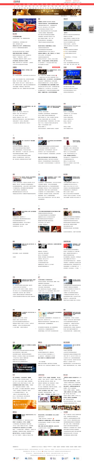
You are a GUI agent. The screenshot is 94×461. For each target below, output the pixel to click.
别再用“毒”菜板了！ (41, 416)
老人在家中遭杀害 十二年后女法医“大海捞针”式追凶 (47, 62)
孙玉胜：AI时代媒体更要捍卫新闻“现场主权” (71, 62)
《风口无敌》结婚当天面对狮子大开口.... (71, 403)
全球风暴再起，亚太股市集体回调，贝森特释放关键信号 (48, 113)
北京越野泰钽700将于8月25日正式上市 (70, 184)
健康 (71, 6)
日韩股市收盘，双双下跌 (68, 115)
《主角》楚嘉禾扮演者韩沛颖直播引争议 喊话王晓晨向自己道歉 (49, 211)
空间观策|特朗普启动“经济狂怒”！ (71, 53)
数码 (29, 6)
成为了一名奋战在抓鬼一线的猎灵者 (19, 386)
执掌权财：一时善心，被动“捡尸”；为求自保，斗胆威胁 (48, 379)
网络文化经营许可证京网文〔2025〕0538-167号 (59, 453)
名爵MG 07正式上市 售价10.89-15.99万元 (71, 186)
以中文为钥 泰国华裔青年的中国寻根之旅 (71, 321)
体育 (46, 4)
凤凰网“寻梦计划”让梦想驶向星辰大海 (19, 359)
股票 (26, 6)
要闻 (39, 19)
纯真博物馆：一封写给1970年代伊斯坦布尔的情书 (21, 325)
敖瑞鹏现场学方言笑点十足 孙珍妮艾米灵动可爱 (46, 217)
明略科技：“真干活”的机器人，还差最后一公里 (21, 81)
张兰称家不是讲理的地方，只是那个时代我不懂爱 (72, 231)
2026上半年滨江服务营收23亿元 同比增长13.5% (72, 289)
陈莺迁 (68, 64)
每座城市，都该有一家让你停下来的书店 (20, 319)
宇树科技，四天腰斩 (67, 126)
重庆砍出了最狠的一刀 (42, 126)
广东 (38, 8)
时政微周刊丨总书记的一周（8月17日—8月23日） (47, 21)
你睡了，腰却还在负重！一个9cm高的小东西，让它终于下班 (23, 151)
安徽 (35, 8)
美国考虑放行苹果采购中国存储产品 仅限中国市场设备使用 (48, 146)
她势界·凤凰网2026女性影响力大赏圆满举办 (71, 429)
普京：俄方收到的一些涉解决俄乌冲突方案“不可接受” (22, 159)
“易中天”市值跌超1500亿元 (68, 128)
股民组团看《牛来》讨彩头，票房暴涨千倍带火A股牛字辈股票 (23, 88)
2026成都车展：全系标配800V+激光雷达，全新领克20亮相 (48, 193)
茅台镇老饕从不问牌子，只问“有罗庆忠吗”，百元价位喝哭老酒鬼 (49, 79)
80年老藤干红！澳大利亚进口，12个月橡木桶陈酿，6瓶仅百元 (74, 268)
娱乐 (33, 4)
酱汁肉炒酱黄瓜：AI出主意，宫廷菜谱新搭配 (20, 253)
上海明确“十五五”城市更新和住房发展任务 (71, 292)
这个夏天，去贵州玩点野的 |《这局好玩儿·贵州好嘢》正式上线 (24, 182)
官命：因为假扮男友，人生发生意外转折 (20, 377)
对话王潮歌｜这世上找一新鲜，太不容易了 (20, 317)
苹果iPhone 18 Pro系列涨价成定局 (70, 151)
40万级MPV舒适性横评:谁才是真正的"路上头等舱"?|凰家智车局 (24, 296)
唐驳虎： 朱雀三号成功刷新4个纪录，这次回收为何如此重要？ (24, 79)
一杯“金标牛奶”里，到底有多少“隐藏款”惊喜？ (21, 357)
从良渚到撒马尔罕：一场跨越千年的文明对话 (71, 323)
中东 (17, 8)
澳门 (14, 8)
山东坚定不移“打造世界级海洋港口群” (70, 352)
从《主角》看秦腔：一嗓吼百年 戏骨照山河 (20, 327)
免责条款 (67, 446)
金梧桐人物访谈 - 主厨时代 (17, 249)
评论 (18, 6)
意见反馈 (71, 446)
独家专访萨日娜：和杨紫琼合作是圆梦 (70, 224)
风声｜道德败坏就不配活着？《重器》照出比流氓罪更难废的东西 (24, 84)
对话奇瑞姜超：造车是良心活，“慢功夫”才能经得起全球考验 (48, 188)
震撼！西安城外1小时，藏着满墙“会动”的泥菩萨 (46, 357)
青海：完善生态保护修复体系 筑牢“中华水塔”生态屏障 (47, 30)
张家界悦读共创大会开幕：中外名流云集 (71, 433)
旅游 (52, 6)
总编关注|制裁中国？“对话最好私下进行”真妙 (72, 38)
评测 (33, 6)
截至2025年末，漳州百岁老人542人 (44, 319)
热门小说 (65, 375)
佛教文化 (44, 6)
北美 (19, 8)
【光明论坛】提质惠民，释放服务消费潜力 (45, 32)
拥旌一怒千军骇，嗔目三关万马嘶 (69, 393)
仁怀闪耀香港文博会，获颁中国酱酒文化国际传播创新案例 (23, 188)
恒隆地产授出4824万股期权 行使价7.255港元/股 (72, 300)
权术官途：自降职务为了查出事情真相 (70, 397)
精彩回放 (65, 47)
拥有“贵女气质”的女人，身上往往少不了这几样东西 (22, 433)
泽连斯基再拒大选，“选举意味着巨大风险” (20, 42)
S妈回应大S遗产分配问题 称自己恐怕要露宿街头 (72, 216)
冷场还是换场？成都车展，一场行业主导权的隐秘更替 (47, 184)
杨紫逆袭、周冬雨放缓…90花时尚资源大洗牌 (46, 257)
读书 (37, 6)
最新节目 (65, 32)
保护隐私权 (63, 446)
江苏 (43, 8)
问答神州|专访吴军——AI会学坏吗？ (70, 44)
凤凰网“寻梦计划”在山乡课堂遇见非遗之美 (20, 361)
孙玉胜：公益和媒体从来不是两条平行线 (71, 416)
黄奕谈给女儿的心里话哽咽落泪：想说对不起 (71, 218)
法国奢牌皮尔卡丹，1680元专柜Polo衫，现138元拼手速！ (48, 88)
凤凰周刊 (75, 446)
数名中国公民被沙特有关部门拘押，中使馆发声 (21, 51)
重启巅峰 (29, 377)
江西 (55, 8)
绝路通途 (56, 390)
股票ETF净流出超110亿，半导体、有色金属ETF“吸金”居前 (48, 117)
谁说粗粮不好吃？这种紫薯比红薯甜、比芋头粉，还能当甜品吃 (49, 420)
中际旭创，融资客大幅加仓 (68, 117)
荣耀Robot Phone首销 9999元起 (69, 161)
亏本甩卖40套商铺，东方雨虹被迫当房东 (45, 279)
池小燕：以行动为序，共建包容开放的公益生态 (72, 420)
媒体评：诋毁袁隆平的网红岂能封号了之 (71, 253)
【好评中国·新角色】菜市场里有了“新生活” (45, 29)
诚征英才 (58, 446)
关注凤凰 (66, 412)
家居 (60, 6)
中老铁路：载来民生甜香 (68, 350)
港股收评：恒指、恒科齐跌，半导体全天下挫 (20, 111)
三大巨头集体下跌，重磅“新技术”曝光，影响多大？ (22, 122)
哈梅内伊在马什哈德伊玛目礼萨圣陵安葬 (71, 88)
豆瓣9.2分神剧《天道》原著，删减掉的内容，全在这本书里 (48, 426)
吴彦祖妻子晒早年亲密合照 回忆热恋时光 (71, 220)
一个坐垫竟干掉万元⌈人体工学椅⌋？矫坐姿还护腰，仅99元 (48, 77)
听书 (14, 375)
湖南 (53, 8)
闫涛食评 (14, 257)
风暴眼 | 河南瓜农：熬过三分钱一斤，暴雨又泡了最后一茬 (23, 82)
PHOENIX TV (69, 2)
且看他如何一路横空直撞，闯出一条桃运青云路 (46, 383)
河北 (45, 8)
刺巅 (27, 394)
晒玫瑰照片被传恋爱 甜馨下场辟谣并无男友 (45, 220)
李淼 (70, 64)
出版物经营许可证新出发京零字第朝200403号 (63, 451)
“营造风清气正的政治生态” (42, 23)
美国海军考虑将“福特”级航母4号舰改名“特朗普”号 (21, 148)
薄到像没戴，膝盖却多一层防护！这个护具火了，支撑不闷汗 (23, 323)
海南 (33, 8)
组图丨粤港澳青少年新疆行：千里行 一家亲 (45, 38)
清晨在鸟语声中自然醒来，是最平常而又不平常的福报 (47, 363)
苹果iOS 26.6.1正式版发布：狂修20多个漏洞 (71, 163)
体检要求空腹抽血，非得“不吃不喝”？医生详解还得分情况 (48, 330)
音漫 (78, 6)
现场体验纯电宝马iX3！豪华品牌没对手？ (71, 189)
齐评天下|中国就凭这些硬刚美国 (70, 51)
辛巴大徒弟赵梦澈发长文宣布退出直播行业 (71, 249)
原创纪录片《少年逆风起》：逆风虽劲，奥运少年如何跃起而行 (23, 356)
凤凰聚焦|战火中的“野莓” (68, 36)
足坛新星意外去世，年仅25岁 (18, 226)
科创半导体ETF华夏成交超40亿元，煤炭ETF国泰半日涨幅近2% (23, 119)
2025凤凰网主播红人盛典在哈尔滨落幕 (70, 435)
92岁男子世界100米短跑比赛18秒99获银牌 (20, 64)
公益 (63, 6)
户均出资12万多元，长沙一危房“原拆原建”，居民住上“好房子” (49, 290)
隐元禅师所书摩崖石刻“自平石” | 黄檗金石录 (46, 352)
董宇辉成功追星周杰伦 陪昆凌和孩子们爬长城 (71, 222)
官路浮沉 (59, 379)
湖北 (50, 8)
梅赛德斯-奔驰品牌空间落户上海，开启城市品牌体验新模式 (48, 186)
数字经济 (78, 8)
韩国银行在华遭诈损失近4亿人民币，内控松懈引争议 (22, 55)
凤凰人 (65, 58)
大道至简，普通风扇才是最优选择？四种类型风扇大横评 (22, 294)
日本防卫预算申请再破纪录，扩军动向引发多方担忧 (22, 149)
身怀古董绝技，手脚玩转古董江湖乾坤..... (45, 392)
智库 (22, 6)
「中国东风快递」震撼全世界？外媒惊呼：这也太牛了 (22, 58)
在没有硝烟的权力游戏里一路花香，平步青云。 (21, 384)
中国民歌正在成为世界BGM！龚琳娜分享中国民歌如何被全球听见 (24, 193)
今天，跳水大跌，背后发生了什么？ (19, 115)
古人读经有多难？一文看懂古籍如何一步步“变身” (46, 356)
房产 (60, 4)
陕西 (68, 8)
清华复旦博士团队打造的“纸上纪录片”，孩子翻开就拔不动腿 (48, 86)
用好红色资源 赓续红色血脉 (53, 23)
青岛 (63, 8)
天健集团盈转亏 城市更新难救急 (43, 283)
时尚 (37, 4)
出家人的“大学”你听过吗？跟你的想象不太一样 (46, 354)
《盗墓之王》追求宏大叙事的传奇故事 (19, 394)
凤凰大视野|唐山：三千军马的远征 (71, 57)
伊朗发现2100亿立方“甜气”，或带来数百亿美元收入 (22, 45)
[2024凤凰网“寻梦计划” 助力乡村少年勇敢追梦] (76, 0)
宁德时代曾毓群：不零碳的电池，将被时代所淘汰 (21, 86)
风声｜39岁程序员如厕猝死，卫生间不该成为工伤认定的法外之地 (24, 75)
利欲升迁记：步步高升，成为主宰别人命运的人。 (21, 379)
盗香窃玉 (53, 388)
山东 (60, 8)
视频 (65, 4)
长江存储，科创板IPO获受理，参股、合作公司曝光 (47, 119)
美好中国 (69, 4)
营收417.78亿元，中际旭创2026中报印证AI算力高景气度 (48, 122)
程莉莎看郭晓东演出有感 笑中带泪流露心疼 (45, 218)
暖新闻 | (39, 60)
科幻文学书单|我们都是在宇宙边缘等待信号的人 (21, 321)
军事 (42, 4)
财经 (19, 4)
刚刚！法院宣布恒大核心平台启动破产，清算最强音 (47, 289)
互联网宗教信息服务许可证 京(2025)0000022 (38, 455)
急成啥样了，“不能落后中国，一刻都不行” (20, 57)
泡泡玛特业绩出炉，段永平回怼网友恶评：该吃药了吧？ (48, 149)
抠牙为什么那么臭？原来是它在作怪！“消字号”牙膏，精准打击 (49, 197)
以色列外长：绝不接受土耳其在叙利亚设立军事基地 (22, 155)
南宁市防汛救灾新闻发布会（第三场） (70, 90)
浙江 (72, 8)
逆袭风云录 (33, 388)
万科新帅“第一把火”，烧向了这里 (69, 290)
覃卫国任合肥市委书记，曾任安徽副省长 (45, 40)
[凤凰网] (16, 2)
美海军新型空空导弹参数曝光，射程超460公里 (21, 146)
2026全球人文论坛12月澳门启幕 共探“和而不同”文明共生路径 (23, 350)
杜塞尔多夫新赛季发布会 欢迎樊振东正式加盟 (77, 84)
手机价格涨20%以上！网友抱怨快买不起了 (71, 157)
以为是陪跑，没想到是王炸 (43, 224)
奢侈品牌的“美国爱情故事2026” (43, 266)
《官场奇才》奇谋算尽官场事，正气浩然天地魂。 (72, 382)
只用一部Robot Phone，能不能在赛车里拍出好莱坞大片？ (23, 290)
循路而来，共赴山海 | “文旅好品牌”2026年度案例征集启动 (23, 184)
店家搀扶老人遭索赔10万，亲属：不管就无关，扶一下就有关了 (49, 53)
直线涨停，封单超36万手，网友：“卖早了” (20, 117)
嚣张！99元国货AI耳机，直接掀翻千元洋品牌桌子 (46, 75)
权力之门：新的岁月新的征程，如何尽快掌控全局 (21, 396)
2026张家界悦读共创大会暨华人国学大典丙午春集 (72, 431)
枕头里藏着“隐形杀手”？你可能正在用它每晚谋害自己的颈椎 (48, 90)
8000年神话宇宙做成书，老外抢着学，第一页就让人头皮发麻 (48, 422)
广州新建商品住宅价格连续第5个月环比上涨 (71, 294)
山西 (65, 8)
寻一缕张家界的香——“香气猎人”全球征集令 (71, 317)
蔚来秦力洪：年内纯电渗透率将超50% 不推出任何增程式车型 (48, 161)
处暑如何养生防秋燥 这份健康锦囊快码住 (45, 323)
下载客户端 (74, 2)
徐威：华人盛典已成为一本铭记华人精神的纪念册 (72, 414)
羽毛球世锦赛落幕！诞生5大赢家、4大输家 (20, 224)
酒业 (48, 6)
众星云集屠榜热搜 (67, 164)
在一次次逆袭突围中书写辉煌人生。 (19, 392)
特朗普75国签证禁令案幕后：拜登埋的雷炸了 (20, 53)
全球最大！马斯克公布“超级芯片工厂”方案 (45, 292)
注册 (77, 2)
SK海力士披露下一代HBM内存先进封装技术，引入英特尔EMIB (49, 163)
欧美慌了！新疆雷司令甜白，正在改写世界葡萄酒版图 (47, 92)
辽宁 (22, 8)
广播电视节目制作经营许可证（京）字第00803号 (41, 453)
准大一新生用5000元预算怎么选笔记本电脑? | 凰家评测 (22, 285)
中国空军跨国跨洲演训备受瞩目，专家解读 (20, 153)
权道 (27, 392)
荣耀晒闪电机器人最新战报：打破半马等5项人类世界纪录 (48, 159)
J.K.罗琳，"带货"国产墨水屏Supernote (70, 153)
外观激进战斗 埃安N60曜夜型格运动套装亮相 (71, 188)
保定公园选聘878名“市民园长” (43, 64)
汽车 (55, 4)
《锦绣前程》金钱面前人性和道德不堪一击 (71, 377)
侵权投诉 (52, 449)
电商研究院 (66, 241)
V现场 (41, 138)
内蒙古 (25, 8)
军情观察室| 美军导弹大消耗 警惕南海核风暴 (71, 40)
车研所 (67, 138)
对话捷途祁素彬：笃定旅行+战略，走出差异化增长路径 (47, 189)
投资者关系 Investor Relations (37, 446)
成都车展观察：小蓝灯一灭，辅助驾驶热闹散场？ (46, 195)
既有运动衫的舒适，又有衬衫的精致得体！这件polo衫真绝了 (48, 414)
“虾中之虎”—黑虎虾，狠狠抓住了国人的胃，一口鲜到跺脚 (23, 425)
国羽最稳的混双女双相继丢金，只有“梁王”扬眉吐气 (22, 222)
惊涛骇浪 (31, 384)
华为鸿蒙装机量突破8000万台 (69, 159)
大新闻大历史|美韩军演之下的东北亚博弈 (71, 45)
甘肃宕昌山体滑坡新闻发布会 (69, 92)
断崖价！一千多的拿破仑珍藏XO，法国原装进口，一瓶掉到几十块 (24, 429)
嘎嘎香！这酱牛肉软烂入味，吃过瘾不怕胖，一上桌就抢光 (23, 62)
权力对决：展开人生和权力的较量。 (70, 380)
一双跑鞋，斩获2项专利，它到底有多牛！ (45, 418)
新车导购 (65, 174)
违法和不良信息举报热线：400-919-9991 (36, 449)
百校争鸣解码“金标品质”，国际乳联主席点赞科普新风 (22, 354)
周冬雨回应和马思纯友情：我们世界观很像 (71, 228)
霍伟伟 (73, 64)
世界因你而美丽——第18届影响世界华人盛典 (68, 84)
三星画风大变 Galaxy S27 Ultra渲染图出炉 (71, 149)
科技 (24, 4)
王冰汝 (65, 64)
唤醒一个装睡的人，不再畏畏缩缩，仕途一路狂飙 (46, 394)
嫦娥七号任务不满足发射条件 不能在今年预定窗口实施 (47, 157)
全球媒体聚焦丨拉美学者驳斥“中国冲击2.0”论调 (46, 36)
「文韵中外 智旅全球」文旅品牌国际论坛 (20, 189)
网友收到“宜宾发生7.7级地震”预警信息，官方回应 (47, 45)
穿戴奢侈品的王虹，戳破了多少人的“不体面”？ (46, 264)
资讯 (15, 4)
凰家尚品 (78, 4)
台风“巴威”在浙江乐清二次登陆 (69, 86)
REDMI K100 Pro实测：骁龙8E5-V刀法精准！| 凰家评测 (22, 289)
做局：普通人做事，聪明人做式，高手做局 (45, 381)
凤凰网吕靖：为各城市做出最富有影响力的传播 (72, 418)
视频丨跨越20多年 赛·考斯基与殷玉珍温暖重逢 (46, 34)
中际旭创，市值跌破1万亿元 (68, 119)
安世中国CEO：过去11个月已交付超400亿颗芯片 (46, 151)
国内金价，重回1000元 (68, 121)
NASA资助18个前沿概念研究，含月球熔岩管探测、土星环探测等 (49, 153)
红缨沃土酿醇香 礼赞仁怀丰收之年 (69, 258)
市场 (65, 103)
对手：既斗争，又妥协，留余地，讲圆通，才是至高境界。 (23, 381)
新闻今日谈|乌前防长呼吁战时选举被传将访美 (72, 34)
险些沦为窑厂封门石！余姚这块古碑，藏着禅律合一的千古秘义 (49, 365)
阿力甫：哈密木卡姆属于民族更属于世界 (71, 329)
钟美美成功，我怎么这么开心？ (43, 258)
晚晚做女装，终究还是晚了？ (43, 251)
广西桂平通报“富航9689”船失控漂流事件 (45, 49)
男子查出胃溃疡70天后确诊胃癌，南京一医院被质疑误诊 (48, 327)
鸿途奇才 (29, 390)
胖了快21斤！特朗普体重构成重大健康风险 (20, 47)
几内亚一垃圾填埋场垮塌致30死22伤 (70, 29)
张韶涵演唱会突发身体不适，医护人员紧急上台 (46, 51)
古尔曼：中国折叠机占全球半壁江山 (70, 155)
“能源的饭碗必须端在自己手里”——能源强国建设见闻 (47, 25)
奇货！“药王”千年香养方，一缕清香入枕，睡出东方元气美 (23, 435)
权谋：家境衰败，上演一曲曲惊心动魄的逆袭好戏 (21, 388)
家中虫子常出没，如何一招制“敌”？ (44, 222)
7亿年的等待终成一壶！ (42, 424)
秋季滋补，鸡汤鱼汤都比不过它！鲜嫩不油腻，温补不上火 (72, 251)
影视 (65, 208)
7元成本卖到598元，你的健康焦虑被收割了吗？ (46, 329)
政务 (51, 4)
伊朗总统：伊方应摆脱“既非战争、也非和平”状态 (21, 157)
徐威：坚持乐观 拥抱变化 (68, 60)
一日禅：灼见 (40, 350)
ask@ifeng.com (47, 449)
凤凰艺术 (79, 446)
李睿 (78, 64)
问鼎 (33, 383)
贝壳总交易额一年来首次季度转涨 (44, 287)
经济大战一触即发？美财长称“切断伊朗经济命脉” (46, 115)
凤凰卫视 (28, 4)
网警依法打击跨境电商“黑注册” (69, 255)
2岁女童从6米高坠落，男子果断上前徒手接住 (50, 60)
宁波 (75, 8)
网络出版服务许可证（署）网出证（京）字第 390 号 (32, 451)
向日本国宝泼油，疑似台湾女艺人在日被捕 (20, 60)
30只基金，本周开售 (67, 122)
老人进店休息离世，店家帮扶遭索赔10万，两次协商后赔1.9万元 (49, 317)
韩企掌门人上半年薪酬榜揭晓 (69, 111)
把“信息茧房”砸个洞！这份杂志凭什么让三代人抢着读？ (22, 427)
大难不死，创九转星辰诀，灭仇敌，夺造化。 (46, 390)
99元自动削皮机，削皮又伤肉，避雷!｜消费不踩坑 (21, 292)
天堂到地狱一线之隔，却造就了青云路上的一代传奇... (22, 383)
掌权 (31, 379)
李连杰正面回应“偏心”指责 (68, 226)
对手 (54, 392)
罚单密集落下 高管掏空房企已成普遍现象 (71, 287)
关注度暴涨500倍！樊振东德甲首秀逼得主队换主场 (22, 218)
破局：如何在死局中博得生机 (69, 399)
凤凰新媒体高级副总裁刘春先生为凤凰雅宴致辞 (72, 422)
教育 (67, 6)
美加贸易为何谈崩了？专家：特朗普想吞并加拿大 (21, 38)
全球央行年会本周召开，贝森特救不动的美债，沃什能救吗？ (48, 128)
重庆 (58, 8)
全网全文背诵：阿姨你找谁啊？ (43, 253)
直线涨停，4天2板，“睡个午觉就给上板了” (20, 113)
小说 (74, 4)
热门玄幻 (42, 375)
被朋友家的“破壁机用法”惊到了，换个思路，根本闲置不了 (48, 82)
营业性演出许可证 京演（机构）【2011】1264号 (55, 455)
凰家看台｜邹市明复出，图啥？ (18, 30)
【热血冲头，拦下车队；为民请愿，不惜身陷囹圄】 (47, 377)
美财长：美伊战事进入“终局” (18, 44)
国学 (41, 6)
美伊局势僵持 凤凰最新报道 (69, 78)
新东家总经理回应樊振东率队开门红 (19, 220)
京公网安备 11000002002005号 (48, 451)
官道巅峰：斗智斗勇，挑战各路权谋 (70, 388)
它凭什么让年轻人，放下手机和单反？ (45, 55)
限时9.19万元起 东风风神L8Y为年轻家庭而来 (71, 193)
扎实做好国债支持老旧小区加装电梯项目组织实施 (72, 285)
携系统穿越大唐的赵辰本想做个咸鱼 (44, 388)
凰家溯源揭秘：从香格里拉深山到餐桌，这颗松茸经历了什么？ (24, 431)
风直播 (65, 67)
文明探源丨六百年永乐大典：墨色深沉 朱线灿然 (72, 319)
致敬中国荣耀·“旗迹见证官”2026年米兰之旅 (20, 191)
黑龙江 (30, 8)
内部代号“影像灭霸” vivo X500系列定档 (70, 146)
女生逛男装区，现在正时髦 (43, 260)
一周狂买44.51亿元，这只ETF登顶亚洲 (70, 113)
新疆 (27, 8)
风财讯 (65, 277)
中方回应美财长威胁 (17, 36)
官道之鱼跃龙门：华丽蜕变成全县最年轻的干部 (72, 386)
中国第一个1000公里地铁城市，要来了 (45, 124)
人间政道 (27, 386)
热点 (14, 34)
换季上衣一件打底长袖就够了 (43, 255)
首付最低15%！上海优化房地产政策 (70, 298)
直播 (14, 6)
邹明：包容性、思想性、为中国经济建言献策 (71, 423)
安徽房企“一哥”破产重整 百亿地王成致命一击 (46, 285)
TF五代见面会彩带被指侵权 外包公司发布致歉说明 (47, 215)
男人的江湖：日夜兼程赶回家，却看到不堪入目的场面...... (48, 386)
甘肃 (70, 8)
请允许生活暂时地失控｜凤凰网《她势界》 (20, 352)
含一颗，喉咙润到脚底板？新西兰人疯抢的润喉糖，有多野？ (48, 84)
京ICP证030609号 (29, 453)
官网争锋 (53, 384)
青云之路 (58, 377)
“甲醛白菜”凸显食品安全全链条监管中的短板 (46, 42)
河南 (48, 8)
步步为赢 (57, 394)
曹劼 (76, 64)
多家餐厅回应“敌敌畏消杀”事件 (43, 47)
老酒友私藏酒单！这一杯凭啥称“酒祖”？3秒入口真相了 (73, 266)
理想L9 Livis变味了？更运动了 (69, 191)
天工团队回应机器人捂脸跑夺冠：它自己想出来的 (46, 148)
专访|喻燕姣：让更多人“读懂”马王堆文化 (71, 325)
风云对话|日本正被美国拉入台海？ (70, 42)
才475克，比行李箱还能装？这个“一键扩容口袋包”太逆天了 (23, 420)
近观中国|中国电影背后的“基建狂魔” (71, 49)
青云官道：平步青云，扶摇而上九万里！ (20, 398)
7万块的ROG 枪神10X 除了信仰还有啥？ (20, 287)
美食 (56, 6)
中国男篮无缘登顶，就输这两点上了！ (19, 216)
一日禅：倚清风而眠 (41, 361)
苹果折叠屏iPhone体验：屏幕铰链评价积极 (71, 148)
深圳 (40, 8)
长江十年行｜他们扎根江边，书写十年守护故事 (46, 27)
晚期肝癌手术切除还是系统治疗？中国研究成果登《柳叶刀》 (48, 321)
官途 (54, 381)
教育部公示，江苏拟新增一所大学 (69, 361)
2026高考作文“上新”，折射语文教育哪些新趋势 (72, 357)
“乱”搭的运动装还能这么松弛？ (43, 262)
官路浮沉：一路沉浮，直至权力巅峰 (44, 384)
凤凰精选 (15, 67)
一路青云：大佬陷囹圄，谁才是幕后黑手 (20, 390)
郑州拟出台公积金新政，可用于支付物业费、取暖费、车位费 (48, 281)
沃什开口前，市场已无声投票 (43, 111)
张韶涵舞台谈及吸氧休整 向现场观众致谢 (45, 213)
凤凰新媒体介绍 (15, 446)
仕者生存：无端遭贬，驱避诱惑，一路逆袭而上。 (72, 390)
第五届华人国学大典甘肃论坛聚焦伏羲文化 (71, 425)
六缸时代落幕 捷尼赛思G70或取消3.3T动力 (71, 182)
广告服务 (54, 446)
